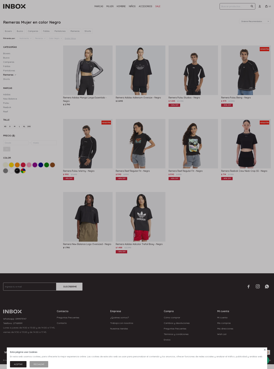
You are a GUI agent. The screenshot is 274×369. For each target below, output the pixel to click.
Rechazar (39, 364)
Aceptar (18, 364)
